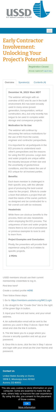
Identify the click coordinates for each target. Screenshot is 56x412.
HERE (30, 290)
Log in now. (48, 71)
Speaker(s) (24, 82)
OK (26, 403)
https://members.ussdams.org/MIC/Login (31, 300)
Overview (9, 82)
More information (26, 407)
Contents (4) (40, 82)
